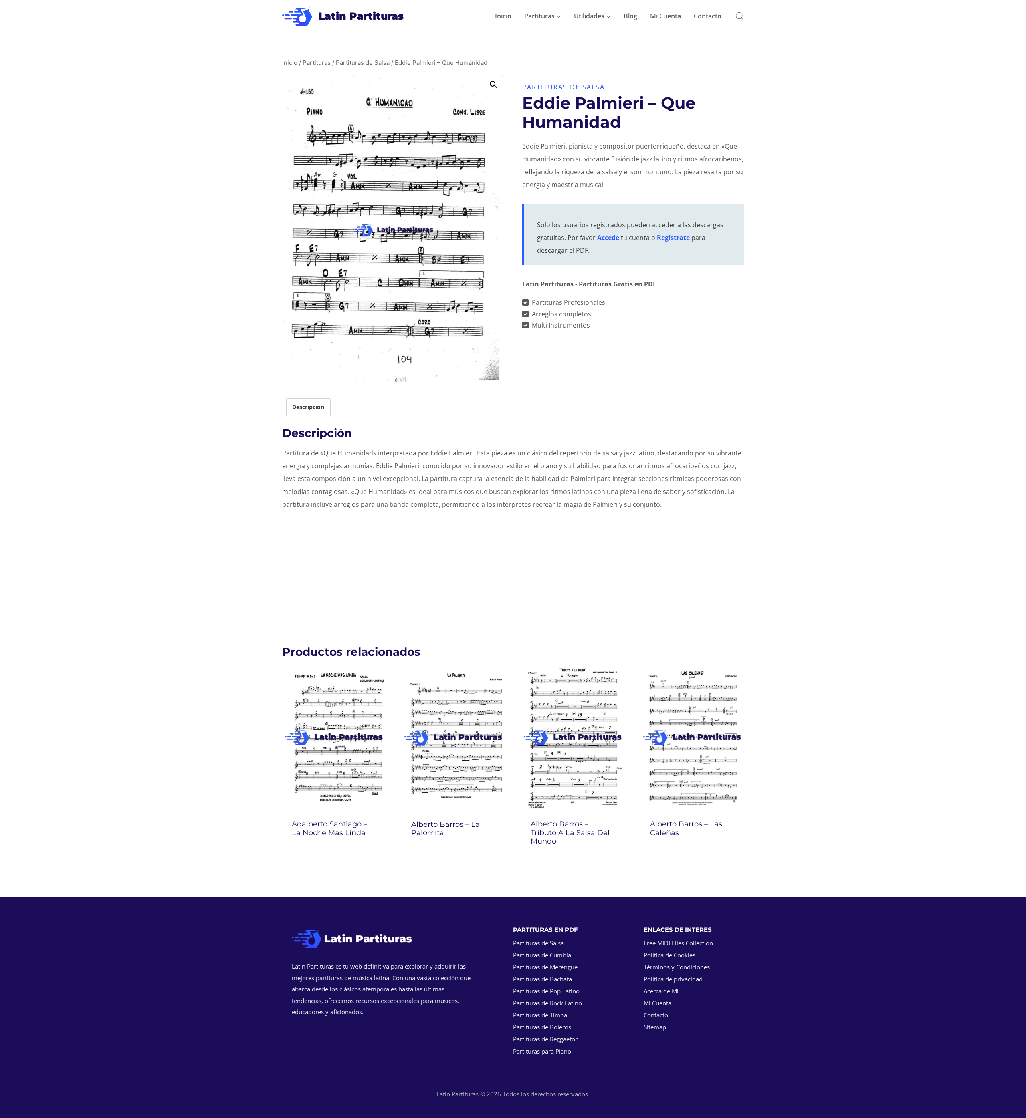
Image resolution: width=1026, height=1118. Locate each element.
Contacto (707, 16)
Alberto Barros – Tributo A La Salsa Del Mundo (570, 833)
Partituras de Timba (540, 1015)
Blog (630, 16)
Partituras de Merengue (545, 967)
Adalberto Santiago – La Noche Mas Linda (329, 828)
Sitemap (655, 1027)
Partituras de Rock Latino (547, 1003)
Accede (608, 237)
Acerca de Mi (661, 991)
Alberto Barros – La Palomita (445, 829)
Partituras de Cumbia (542, 955)
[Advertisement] (513, 573)
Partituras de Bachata (542, 979)
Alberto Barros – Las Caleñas (686, 828)
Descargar (334, 854)
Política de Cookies (669, 955)
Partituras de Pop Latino (546, 991)
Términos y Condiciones (677, 967)
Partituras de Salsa (563, 87)
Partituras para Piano (542, 1051)
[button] (493, 84)
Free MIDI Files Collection (678, 943)
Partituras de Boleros (542, 1027)
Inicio (503, 16)
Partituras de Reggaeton (546, 1039)
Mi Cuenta (665, 16)
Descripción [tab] (308, 407)
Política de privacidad (673, 979)
